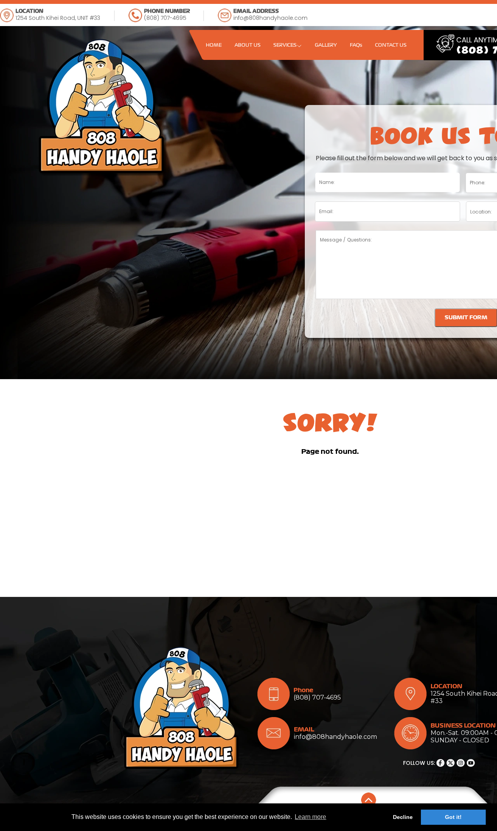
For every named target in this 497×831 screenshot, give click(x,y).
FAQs (356, 45)
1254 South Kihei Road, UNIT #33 (58, 18)
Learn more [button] (310, 817)
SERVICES (285, 45)
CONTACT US (391, 45)
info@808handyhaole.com (270, 18)
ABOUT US (248, 45)
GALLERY (326, 45)
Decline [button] (403, 817)
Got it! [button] (453, 817)
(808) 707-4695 (165, 18)
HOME (214, 45)
